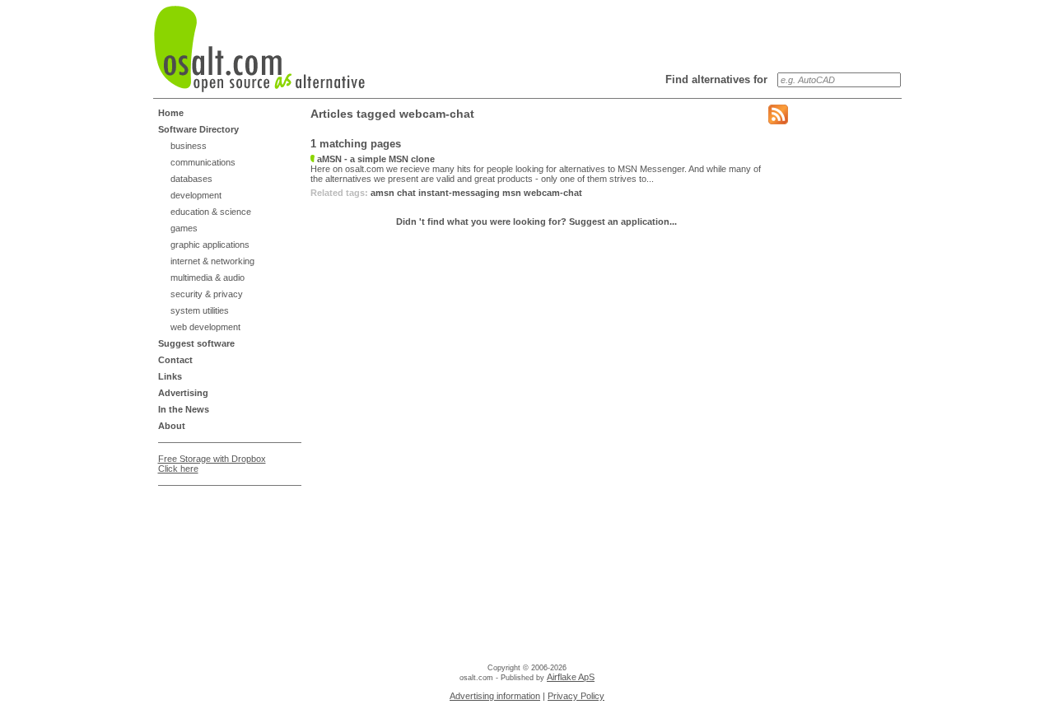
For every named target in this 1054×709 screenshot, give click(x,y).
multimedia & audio (207, 277)
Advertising (183, 393)
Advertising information (495, 696)
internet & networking (212, 261)
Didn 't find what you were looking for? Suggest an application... (536, 221)
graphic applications (210, 245)
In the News (183, 409)
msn (511, 193)
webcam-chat (553, 193)
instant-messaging (459, 193)
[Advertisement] (224, 534)
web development (205, 327)
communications (203, 162)
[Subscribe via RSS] (778, 121)
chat (406, 193)
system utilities (199, 310)
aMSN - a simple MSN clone (375, 159)
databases (191, 179)
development (196, 195)
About (171, 426)
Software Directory (198, 129)
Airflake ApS (571, 677)
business (188, 146)
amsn (382, 193)
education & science (210, 212)
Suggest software (196, 343)
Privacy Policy (576, 696)
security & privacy (206, 294)
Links (170, 376)
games (184, 228)
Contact (175, 360)
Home (171, 113)
